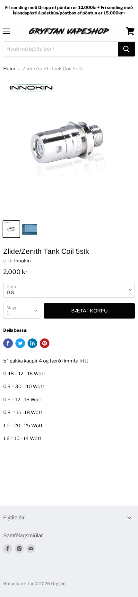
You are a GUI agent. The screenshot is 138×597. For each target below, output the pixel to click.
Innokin (22, 261)
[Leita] (126, 49)
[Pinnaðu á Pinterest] (44, 343)
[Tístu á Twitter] (20, 343)
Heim (9, 69)
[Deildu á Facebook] (8, 343)
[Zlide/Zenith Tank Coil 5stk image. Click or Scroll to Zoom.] (69, 147)
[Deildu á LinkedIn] (32, 343)
